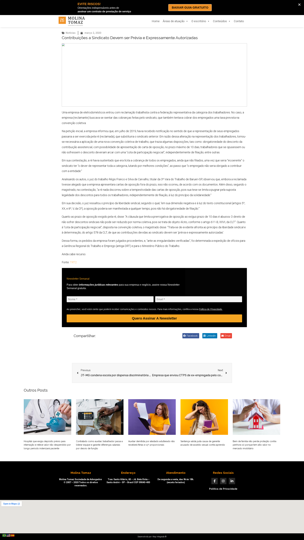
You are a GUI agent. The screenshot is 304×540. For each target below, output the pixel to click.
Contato (239, 21)
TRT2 (73, 262)
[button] (190, 335)
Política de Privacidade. (210, 309)
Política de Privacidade (223, 488)
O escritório (198, 21)
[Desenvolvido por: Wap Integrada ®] (152, 536)
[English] (8, 535)
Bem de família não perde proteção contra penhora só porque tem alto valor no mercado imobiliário (254, 445)
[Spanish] (13, 535)
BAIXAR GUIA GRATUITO (190, 7)
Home (156, 21)
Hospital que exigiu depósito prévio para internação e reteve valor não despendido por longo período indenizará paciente (47, 445)
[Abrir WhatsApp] (296, 532)
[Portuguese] (4, 535)
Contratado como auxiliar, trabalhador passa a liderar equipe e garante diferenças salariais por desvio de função (99, 445)
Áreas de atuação (173, 21)
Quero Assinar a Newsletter (154, 318)
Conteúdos (220, 21)
